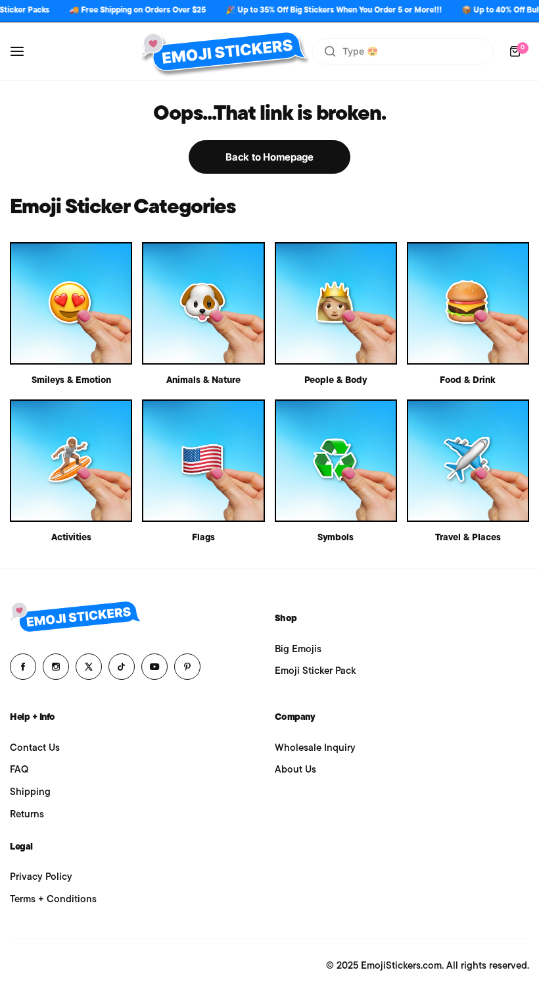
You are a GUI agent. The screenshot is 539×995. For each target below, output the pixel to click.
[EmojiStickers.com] (223, 51)
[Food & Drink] (468, 303)
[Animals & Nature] (203, 303)
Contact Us (35, 748)
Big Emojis (298, 650)
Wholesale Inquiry (315, 748)
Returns (27, 815)
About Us (295, 770)
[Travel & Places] (468, 460)
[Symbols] (336, 460)
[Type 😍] (330, 51)
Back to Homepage (269, 157)
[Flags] (203, 460)
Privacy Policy (41, 877)
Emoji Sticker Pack (315, 671)
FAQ (19, 770)
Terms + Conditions (53, 900)
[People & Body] (336, 303)
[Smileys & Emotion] (71, 303)
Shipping (30, 793)
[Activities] (71, 460)
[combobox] (403, 51)
